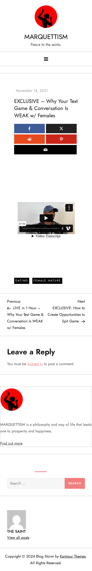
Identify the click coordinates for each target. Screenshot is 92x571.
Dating (21, 280)
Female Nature (47, 280)
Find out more (11, 443)
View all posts (18, 537)
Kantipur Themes (73, 556)
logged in (35, 364)
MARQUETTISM (46, 37)
